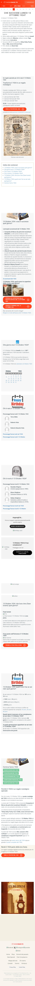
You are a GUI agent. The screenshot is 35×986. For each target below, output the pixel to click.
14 (17, 9)
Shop (13, 954)
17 (26, 9)
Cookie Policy (22, 967)
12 (10, 9)
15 (20, 9)
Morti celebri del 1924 (11, 783)
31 (16, 382)
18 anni (24, 709)
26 (20, 380)
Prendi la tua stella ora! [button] (14, 645)
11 (7, 9)
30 (13, 382)
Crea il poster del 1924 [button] (13, 109)
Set (11, 6)
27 (6, 382)
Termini (17, 963)
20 (6, 380)
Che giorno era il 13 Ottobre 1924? (14, 169)
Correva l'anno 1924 (10, 183)
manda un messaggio (17, 526)
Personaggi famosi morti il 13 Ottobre (14, 508)
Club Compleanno (22, 957)
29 (11, 382)
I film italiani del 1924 (11, 773)
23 (13, 380)
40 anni (5, 711)
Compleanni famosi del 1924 (12, 779)
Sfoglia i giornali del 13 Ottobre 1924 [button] (13, 306)
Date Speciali (11, 957)
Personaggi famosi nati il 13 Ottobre (14, 437)
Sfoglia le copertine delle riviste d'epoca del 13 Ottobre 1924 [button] (15, 300)
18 (29, 9)
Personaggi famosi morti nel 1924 (13, 506)
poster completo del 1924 (14, 842)
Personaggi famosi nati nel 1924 (13, 434)
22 (11, 380)
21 (8, 380)
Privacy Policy (13, 967)
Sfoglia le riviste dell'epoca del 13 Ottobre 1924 (17, 313)
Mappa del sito (12, 960)
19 (32, 9)
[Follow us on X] (14, 947)
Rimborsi (24, 963)
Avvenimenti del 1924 (9, 279)
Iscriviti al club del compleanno (22, 552)
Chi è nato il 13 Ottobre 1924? (13, 171)
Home (8, 954)
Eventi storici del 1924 (11, 770)
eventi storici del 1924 (18, 840)
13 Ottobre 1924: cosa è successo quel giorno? (18, 167)
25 (18, 380)
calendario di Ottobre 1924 (24, 364)
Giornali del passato (22, 954)
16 (23, 9)
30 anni (29, 709)
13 (6, 379)
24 (16, 380)
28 (8, 382)
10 (4, 9)
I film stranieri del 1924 (11, 776)
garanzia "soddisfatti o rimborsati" (22, 112)
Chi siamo (23, 960)
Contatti (10, 963)
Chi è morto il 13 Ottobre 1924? (13, 173)
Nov (23, 6)
